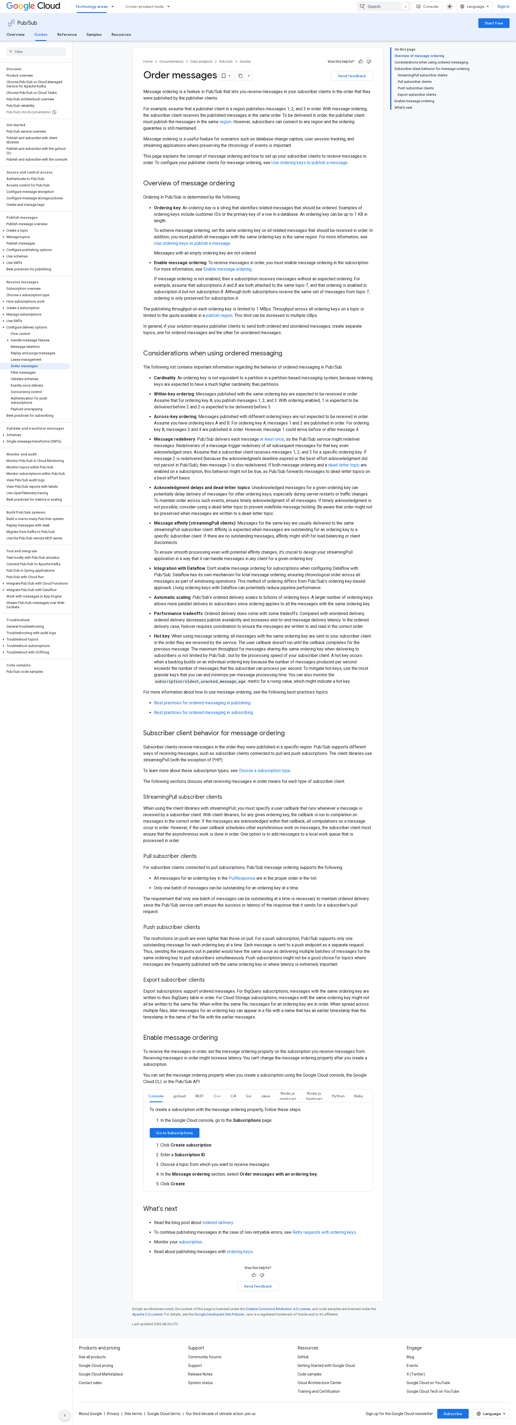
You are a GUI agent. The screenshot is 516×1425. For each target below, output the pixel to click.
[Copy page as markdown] (240, 75)
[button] (35, 230)
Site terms (133, 1414)
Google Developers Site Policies (219, 1314)
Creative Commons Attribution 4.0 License (278, 1309)
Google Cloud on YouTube (428, 1383)
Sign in (503, 6)
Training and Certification (319, 1391)
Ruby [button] (358, 1096)
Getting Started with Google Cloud (326, 1365)
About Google (90, 1414)
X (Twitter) (416, 1374)
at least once (272, 439)
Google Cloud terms (164, 1414)
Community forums (204, 1357)
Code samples (310, 1374)
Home (148, 61)
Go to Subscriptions (174, 1132)
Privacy (113, 1414)
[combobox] (384, 6)
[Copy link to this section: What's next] (182, 1209)
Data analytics (201, 61)
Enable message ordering (227, 269)
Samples (94, 34)
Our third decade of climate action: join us (221, 1414)
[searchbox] (36, 51)
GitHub (303, 1357)
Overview (15, 34)
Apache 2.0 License (147, 1314)
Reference (67, 34)
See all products (92, 1357)
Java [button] (265, 1096)
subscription (190, 1241)
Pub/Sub (27, 23)
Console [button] (156, 1096)
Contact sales (90, 1383)
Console (430, 6)
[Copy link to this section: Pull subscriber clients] (202, 856)
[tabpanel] (258, 1146)
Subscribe (453, 1413)
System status (200, 1383)
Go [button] (248, 1096)
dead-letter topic (344, 465)
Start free (494, 23)
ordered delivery (217, 1222)
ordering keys (240, 1251)
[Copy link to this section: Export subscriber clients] (210, 980)
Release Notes (200, 1374)
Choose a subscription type (264, 770)
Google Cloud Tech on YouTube (433, 1391)
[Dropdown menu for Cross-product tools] (170, 6)
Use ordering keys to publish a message (309, 162)
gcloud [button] (179, 1096)
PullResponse (242, 878)
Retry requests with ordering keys (324, 1232)
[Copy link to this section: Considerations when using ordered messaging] (287, 354)
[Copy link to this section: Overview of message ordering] (240, 184)
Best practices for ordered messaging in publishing (202, 702)
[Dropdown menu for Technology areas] (114, 6)
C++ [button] (217, 1096)
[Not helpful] (369, 62)
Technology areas (92, 6)
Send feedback (352, 75)
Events (412, 1365)
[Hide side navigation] (64, 1415)
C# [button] (233, 1096)
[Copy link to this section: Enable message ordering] (223, 1038)
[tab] (156, 1096)
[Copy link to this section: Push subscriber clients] (205, 927)
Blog (410, 1357)
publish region (219, 315)
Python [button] (338, 1096)
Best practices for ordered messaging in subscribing (203, 712)
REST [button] (199, 1096)
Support (195, 1365)
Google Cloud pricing (96, 1365)
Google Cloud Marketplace (101, 1374)
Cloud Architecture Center (320, 1383)
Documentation (172, 61)
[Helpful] (361, 62)
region (225, 121)
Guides (41, 34)
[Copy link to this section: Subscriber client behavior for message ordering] (290, 733)
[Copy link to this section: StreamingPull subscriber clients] (227, 797)
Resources (121, 34)
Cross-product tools (145, 6)
